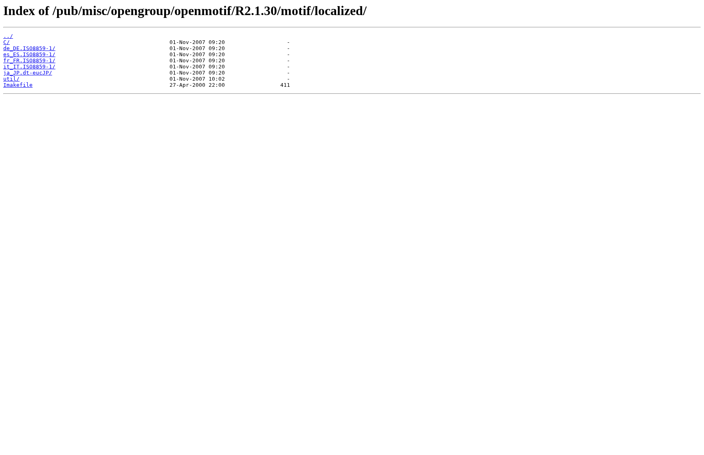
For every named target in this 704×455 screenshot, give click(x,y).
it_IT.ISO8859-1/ (29, 67)
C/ (6, 42)
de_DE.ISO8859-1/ (29, 48)
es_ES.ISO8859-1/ (29, 54)
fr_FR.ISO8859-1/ (29, 60)
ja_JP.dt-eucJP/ (27, 73)
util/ (11, 79)
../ (8, 36)
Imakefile (18, 85)
